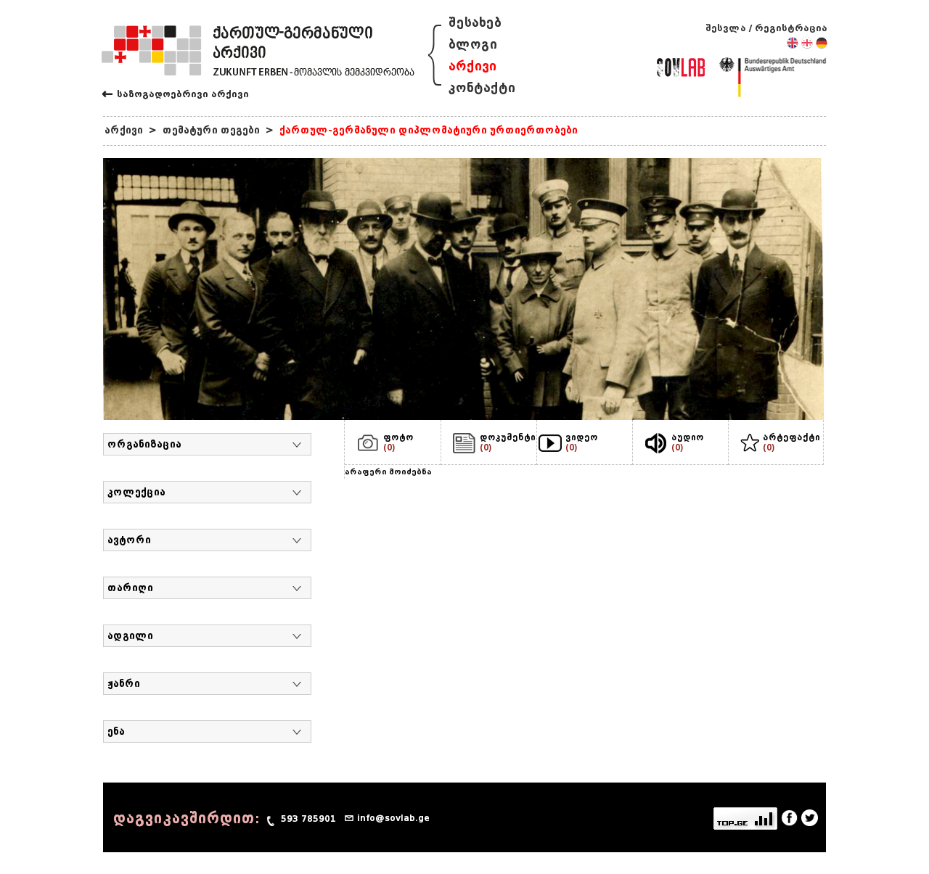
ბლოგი (473, 44)
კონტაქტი (482, 88)
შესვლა (725, 27)
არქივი (472, 66)
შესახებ (475, 23)
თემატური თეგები (211, 130)
